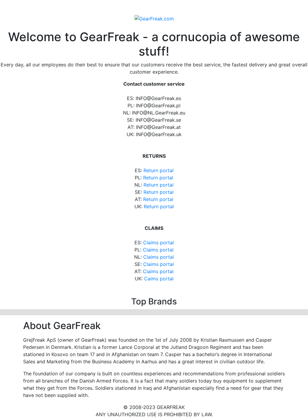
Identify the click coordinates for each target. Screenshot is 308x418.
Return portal (158, 170)
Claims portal (158, 243)
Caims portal (159, 279)
